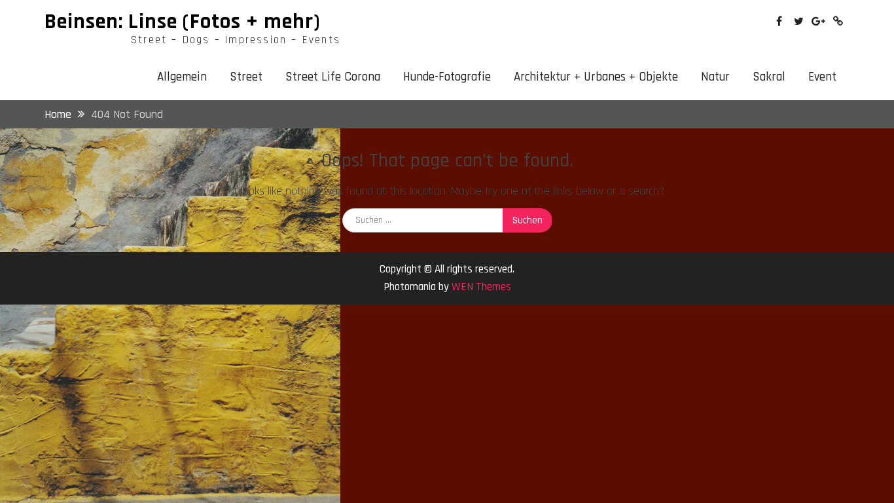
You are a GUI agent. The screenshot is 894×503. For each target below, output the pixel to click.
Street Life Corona (332, 77)
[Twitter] (799, 21)
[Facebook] (779, 21)
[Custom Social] (838, 21)
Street (246, 77)
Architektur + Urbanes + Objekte (596, 77)
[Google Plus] (818, 21)
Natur (715, 77)
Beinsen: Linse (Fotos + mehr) (183, 21)
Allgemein (182, 77)
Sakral (769, 77)
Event (822, 77)
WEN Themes (481, 287)
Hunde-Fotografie (447, 77)
